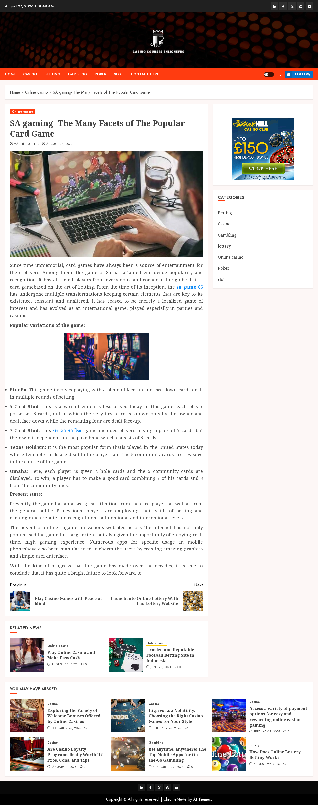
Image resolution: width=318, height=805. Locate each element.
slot (118, 74)
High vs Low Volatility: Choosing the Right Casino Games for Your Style (176, 716)
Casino (30, 74)
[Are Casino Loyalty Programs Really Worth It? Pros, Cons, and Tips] (27, 754)
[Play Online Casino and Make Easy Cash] (27, 655)
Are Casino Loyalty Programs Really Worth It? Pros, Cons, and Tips (75, 754)
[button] (279, 74)
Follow (303, 74)
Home (10, 74)
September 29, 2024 (168, 767)
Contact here (145, 74)
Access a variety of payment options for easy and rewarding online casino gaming (278, 717)
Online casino (22, 112)
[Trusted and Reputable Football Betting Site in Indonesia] (126, 655)
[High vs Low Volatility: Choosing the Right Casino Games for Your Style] (128, 715)
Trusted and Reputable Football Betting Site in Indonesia (170, 655)
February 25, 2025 (167, 728)
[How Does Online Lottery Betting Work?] (229, 754)
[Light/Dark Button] (269, 74)
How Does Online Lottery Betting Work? (275, 754)
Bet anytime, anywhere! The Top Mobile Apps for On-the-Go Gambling (177, 754)
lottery (224, 246)
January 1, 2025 (64, 767)
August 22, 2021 (65, 665)
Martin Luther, (26, 144)
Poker (100, 74)
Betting (52, 74)
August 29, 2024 (267, 764)
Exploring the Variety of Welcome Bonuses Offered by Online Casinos (74, 716)
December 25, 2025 (66, 728)
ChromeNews (175, 799)
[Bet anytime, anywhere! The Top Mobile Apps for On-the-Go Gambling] (128, 754)
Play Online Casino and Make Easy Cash (71, 655)
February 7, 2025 (267, 732)
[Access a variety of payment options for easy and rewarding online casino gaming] (229, 715)
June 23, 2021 (161, 667)
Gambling (77, 74)
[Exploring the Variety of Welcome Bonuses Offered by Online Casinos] (27, 715)
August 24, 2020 (59, 144)
